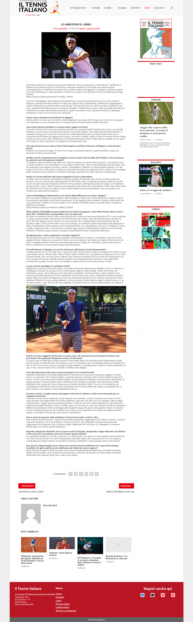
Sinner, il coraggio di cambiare (156, 190)
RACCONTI (156, 162)
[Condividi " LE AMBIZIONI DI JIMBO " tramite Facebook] (70, 474)
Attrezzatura (77, 8)
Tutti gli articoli (93, 28)
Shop (147, 8)
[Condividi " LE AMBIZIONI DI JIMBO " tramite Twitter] (75, 474)
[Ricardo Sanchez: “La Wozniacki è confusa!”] (118, 544)
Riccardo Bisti (61, 28)
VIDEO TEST (156, 64)
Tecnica (122, 8)
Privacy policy (63, 604)
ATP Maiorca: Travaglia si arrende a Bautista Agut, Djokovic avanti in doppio (89, 561)
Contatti (135, 8)
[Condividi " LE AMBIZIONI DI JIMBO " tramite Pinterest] (81, 474)
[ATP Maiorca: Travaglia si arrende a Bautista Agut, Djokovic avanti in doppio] (90, 545)
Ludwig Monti (146, 194)
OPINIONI (156, 100)
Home (59, 593)
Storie (107, 8)
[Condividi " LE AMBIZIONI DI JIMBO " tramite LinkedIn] (86, 474)
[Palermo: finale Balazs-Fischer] (62, 543)
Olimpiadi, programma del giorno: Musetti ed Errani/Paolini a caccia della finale (32, 559)
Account (159, 8)
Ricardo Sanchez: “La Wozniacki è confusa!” (117, 557)
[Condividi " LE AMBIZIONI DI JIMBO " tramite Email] (91, 474)
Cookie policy (62, 607)
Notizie (96, 8)
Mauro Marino (147, 140)
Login (58, 600)
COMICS (156, 209)
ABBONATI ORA (155, 40)
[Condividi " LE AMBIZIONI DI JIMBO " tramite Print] (96, 474)
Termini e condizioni (66, 610)
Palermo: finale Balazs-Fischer (61, 554)
